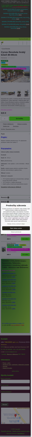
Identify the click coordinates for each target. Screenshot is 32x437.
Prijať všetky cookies (16, 228)
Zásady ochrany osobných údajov (16, 224)
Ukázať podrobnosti (16, 232)
